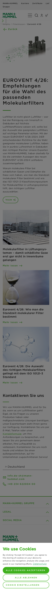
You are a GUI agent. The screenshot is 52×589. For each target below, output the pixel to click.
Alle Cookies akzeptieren (25, 570)
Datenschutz (40, 564)
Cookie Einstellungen (23, 585)
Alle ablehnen (26, 578)
